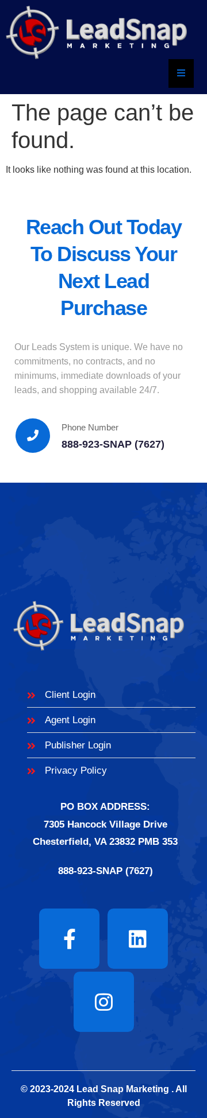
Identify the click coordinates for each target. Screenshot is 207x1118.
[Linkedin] (138, 939)
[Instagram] (104, 1002)
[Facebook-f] (69, 939)
